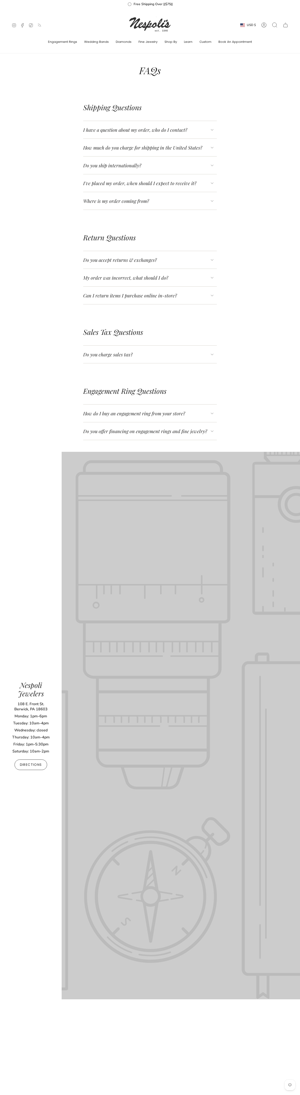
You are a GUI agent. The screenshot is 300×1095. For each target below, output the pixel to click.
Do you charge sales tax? (108, 354)
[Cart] (285, 25)
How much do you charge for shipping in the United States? (142, 147)
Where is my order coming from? (116, 201)
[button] (63, 42)
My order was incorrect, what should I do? (125, 277)
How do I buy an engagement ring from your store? (134, 413)
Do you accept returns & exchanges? (120, 260)
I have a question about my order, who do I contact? (135, 130)
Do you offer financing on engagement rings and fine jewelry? (145, 431)
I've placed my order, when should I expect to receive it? (139, 183)
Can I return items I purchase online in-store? (130, 295)
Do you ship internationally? (112, 165)
